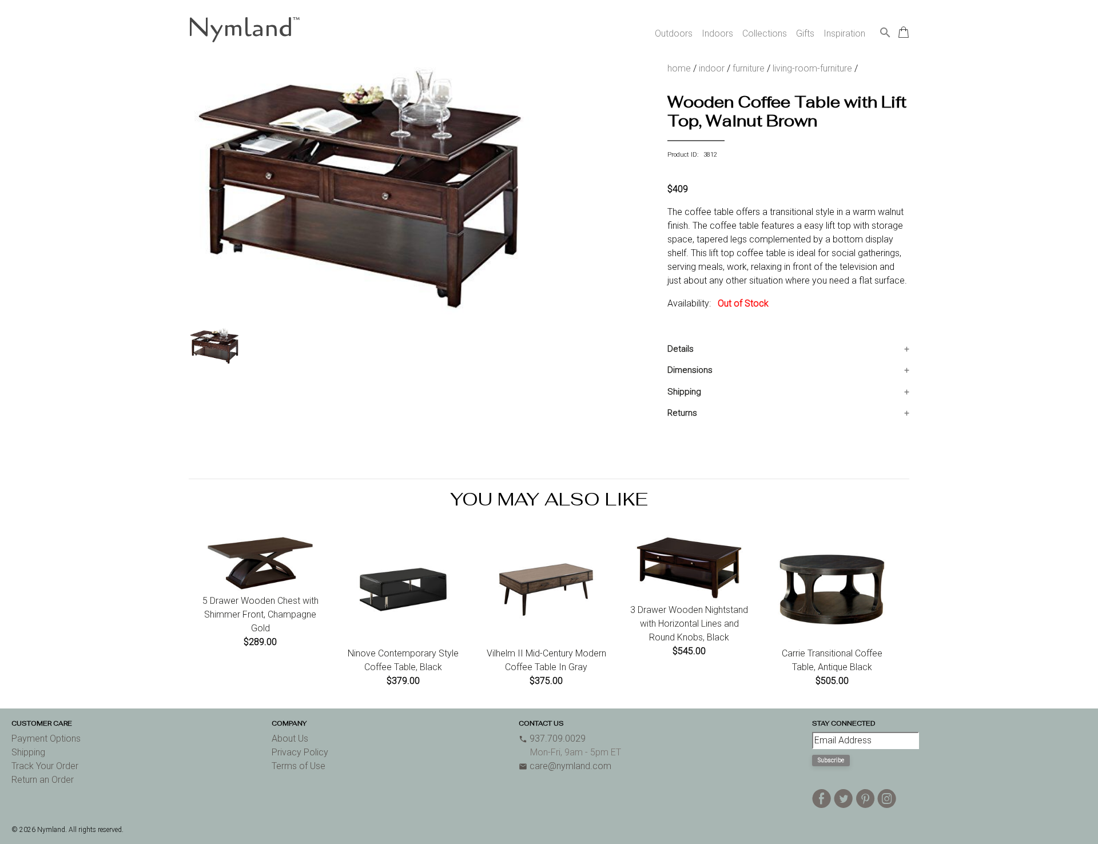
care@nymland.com (565, 766)
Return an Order (42, 779)
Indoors (717, 33)
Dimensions (690, 370)
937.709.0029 (552, 738)
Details (680, 349)
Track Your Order (44, 766)
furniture (749, 68)
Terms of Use (298, 766)
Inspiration (844, 33)
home (679, 68)
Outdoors (674, 33)
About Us (290, 738)
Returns (682, 413)
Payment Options (46, 738)
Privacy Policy (300, 752)
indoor (712, 68)
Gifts (805, 33)
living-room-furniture (812, 68)
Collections (764, 33)
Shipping (684, 392)
